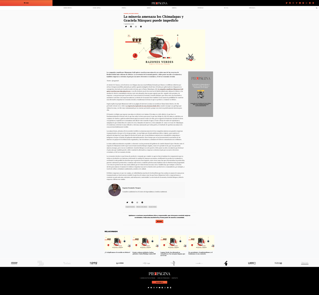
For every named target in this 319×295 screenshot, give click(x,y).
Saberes (174, 7)
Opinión (123, 7)
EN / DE (226, 7)
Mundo (148, 7)
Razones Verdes (133, 13)
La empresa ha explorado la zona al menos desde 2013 (143, 106)
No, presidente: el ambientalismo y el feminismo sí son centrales (200, 253)
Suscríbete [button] (159, 282)
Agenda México (67, 7)
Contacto (175, 278)
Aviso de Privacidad (163, 278)
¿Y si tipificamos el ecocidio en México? (117, 252)
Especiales (252, 7)
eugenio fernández (130, 206)
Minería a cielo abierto (142, 206)
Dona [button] (27, 3)
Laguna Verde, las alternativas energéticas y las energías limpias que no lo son (172, 253)
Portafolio (200, 7)
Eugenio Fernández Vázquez (131, 188)
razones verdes (152, 206)
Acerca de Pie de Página (147, 278)
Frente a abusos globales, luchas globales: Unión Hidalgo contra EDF (144, 253)
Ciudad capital (96, 7)
